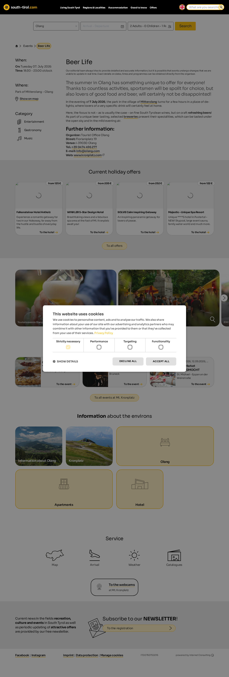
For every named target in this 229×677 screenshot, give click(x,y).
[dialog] (114, 338)
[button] (65, 361)
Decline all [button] (128, 361)
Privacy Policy (103, 333)
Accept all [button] (161, 361)
